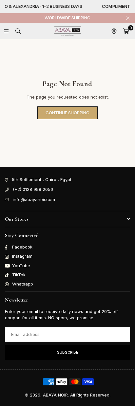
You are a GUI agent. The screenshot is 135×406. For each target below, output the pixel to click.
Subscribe (67, 352)
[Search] (18, 31)
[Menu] (6, 31)
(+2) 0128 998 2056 (33, 189)
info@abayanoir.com (34, 199)
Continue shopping (67, 112)
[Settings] (114, 31)
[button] (126, 31)
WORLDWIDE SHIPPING (67, 17)
